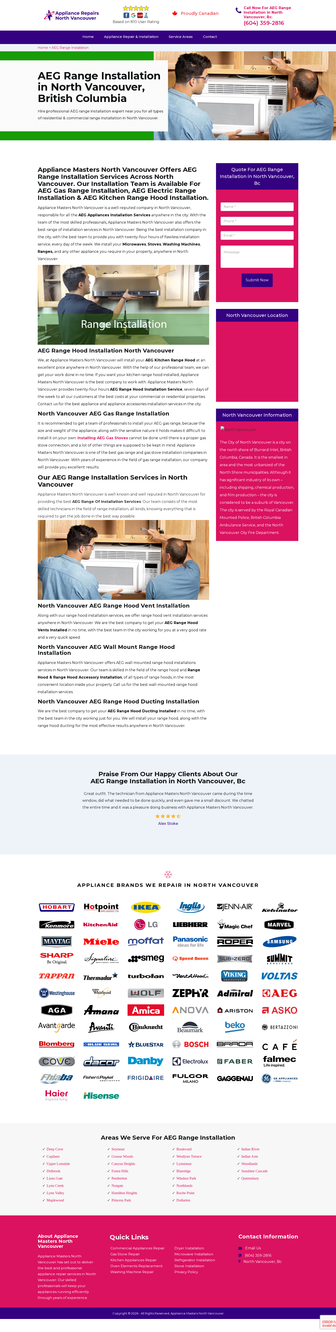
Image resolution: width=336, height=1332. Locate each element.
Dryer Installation (189, 1248)
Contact (210, 36)
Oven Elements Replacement (136, 1266)
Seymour (118, 1149)
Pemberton (119, 1178)
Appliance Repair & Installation (131, 36)
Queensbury (250, 1178)
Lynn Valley (55, 1193)
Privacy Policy (186, 1272)
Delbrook (53, 1171)
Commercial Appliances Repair (137, 1248)
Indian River (250, 1149)
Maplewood (55, 1200)
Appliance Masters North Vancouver (197, 1313)
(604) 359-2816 (264, 23)
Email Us (253, 1248)
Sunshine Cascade (254, 1171)
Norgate (117, 1186)
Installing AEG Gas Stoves (102, 438)
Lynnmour (184, 1164)
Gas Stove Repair (125, 1254)
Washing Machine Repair (132, 1272)
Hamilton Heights (124, 1193)
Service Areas (181, 36)
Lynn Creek (55, 1186)
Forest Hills (120, 1171)
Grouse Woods (122, 1156)
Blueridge (183, 1171)
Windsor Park (186, 1178)
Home (88, 36)
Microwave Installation (193, 1254)
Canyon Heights (123, 1164)
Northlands (184, 1186)
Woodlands (249, 1164)
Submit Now (257, 280)
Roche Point (185, 1193)
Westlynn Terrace (189, 1156)
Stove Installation (189, 1266)
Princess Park (121, 1200)
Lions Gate (55, 1178)
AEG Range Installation (70, 48)
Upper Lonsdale (58, 1164)
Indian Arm (249, 1156)
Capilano (53, 1156)
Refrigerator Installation (194, 1260)
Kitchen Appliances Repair (133, 1260)
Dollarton (183, 1200)
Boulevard (184, 1149)
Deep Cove (55, 1149)
